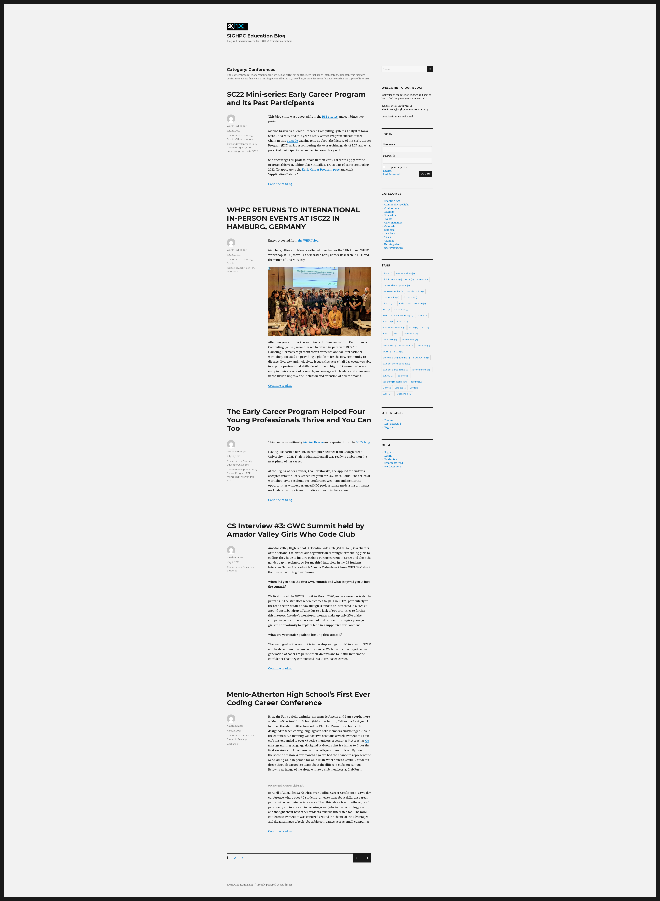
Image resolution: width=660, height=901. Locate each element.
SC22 (255, 151)
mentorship (233, 476)
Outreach (389, 226)
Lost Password (391, 174)
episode (292, 140)
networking (233, 151)
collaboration (415, 291)
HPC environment (394, 327)
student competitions (396, 363)
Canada (422, 279)
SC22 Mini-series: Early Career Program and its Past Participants (296, 98)
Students (244, 464)
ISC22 (230, 267)
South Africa (421, 357)
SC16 (387, 351)
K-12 (386, 333)
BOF (409, 279)
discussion (410, 297)
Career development (239, 144)
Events (230, 139)
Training (242, 739)
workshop (232, 271)
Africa (387, 273)
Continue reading (280, 184)
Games (421, 315)
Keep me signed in (397, 167)
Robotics (423, 345)
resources (406, 345)
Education (232, 464)
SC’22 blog (363, 442)
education (401, 309)
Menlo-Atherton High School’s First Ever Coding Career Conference (298, 698)
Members (411, 333)
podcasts (246, 151)
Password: (389, 155)
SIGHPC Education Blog (256, 36)
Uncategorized (392, 244)
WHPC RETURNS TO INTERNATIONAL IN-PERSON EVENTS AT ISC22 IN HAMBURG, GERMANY (293, 218)
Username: (389, 144)
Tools (387, 237)
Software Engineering (396, 357)
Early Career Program (412, 303)
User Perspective (394, 248)
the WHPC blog (308, 240)
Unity (387, 387)
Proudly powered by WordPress (274, 884)
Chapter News (392, 201)
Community (391, 297)
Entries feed (391, 459)
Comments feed (393, 463)
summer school (421, 369)
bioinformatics (392, 279)
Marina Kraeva (313, 442)
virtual (414, 387)
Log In (425, 173)
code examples (393, 291)
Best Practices (405, 273)
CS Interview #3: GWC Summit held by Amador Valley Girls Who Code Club (295, 530)
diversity (389, 303)
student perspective (395, 369)
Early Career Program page (321, 169)
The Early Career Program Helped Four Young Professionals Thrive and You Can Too (299, 420)
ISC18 (413, 327)
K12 (397, 333)
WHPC (251, 267)
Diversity (247, 135)
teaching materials (395, 381)
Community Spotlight (396, 204)
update (400, 387)
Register (388, 170)
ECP (248, 147)
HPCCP (402, 321)
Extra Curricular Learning (398, 315)
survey (388, 375)
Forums (388, 420)
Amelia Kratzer (235, 557)
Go (367, 740)
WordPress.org (392, 466)
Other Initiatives (244, 139)
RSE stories (330, 116)
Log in (388, 455)
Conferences (234, 135)
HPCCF (388, 321)
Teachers (389, 233)
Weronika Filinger (236, 125)
